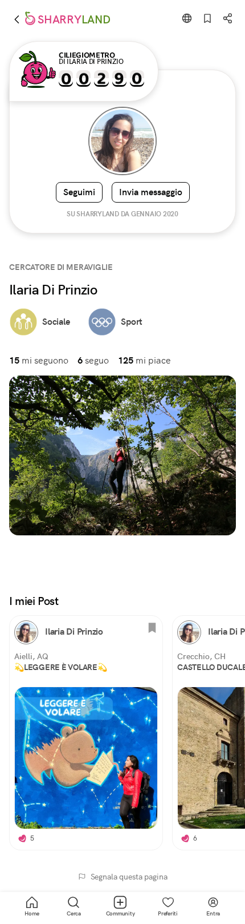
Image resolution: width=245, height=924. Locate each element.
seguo (93, 360)
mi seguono (38, 360)
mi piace (144, 360)
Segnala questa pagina (129, 876)
